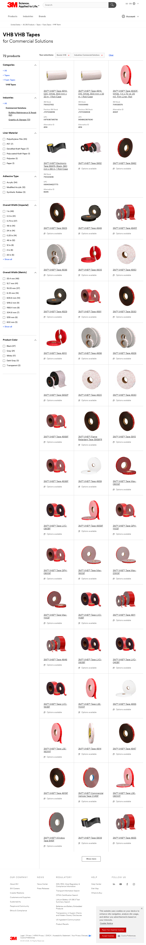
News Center (42, 884)
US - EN (129, 4)
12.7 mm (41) (12, 284)
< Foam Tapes (9, 80)
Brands (42, 16)
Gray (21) (11, 351)
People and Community (19, 906)
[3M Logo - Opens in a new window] (23, 5)
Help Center (96, 884)
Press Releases (43, 889)
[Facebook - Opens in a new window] (127, 884)
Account (131, 17)
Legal (22, 936)
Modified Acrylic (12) (16, 187)
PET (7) (10, 144)
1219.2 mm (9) (13, 303)
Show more (91, 859)
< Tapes (6, 75)
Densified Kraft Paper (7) (18, 149)
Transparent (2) (13, 366)
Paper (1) (10, 163)
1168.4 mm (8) (13, 308)
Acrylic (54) (12, 183)
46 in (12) (11, 240)
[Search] (112, 5)
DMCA (48, 936)
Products (12, 16)
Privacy (29, 936)
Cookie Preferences (27, 938)
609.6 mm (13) (13, 298)
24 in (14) (11, 231)
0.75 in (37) (12, 221)
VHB (61, 55)
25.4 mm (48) (13, 279)
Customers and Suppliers (20, 897)
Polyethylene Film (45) (17, 139)
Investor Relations (17, 893)
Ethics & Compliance (18, 911)
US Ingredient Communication (68, 920)
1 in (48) (10, 211)
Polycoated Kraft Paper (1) (18, 154)
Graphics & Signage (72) (19, 120)
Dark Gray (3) (13, 361)
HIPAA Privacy (38, 936)
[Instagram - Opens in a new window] (134, 884)
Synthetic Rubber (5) (16, 192)
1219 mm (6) (12, 317)
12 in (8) (10, 245)
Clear (111, 55)
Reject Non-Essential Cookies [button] (113, 930)
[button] (126, 936)
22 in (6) (10, 255)
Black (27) (11, 346)
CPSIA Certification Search (67, 895)
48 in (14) (11, 226)
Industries (28, 16)
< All (5, 71)
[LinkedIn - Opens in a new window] (114, 884)
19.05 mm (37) (13, 288)
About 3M (14, 884)
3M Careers (15, 889)
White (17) (11, 356)
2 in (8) (10, 250)
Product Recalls (62, 924)
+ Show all (7, 259)
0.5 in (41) (11, 216)
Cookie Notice (106, 923)
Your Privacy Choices (79, 936)
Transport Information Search (68, 891)
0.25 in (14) (12, 236)
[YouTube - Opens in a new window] (120, 884)
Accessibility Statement (61, 936)
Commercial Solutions (86, 55)
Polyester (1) (12, 159)
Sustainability (15, 902)
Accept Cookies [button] (108, 936)
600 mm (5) (12, 322)
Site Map (95, 889)
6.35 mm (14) (13, 293)
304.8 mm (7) (13, 313)
